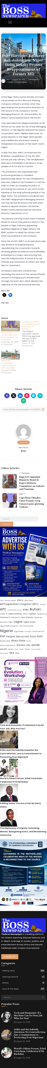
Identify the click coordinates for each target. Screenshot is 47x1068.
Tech (21, 649)
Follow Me (23, 442)
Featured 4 (15, 617)
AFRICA (20, 600)
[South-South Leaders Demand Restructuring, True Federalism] (10, 326)
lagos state (29, 622)
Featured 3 (5, 617)
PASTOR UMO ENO (38, 631)
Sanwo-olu (23, 645)
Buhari (35, 609)
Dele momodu (15, 614)
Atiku (26, 609)
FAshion (32, 614)
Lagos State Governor (9, 626)
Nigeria (6, 630)
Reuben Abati (5, 641)
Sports (11, 649)
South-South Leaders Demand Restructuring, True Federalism (9, 336)
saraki (35, 645)
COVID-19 (3, 614)
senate (3, 649)
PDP (2, 636)
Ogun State (19, 631)
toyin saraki (4, 653)
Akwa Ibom (29, 600)
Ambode (42, 604)
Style (16, 649)
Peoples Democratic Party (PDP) (24, 636)
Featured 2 (41, 614)
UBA (11, 653)
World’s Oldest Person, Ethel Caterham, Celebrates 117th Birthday (30, 1051)
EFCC (25, 614)
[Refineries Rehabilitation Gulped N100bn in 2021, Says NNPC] (10, 354)
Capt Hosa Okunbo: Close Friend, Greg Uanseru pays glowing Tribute (31, 502)
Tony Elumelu (35, 649)
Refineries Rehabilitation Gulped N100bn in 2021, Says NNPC (9, 364)
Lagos (18, 622)
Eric (8, 80)
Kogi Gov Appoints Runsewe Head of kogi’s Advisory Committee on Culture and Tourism (32, 483)
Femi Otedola (27, 617)
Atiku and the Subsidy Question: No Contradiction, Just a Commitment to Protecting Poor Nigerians (21, 753)
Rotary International (7, 645)
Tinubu (27, 649)
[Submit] (44, 997)
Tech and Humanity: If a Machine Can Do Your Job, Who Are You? (28, 1015)
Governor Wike (6, 622)
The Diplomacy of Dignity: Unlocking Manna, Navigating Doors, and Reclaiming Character (23, 831)
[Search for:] (19, 519)
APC (3, 609)
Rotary (29, 641)
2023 (2, 600)
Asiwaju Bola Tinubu (15, 610)
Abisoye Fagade (10, 600)
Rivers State (18, 640)
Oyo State (28, 631)
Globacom (38, 617)
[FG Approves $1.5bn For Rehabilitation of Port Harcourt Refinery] (32, 334)
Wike (17, 653)
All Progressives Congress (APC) (19, 604)
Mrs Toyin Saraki (26, 626)
